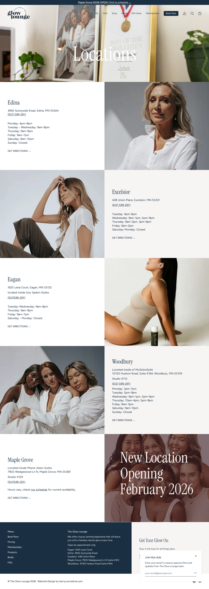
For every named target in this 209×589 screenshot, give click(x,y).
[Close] (197, 554)
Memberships (15, 547)
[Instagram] (200, 581)
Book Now (13, 536)
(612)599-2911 (16, 297)
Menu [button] (11, 531)
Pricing (11, 542)
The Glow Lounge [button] (77, 531)
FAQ (10, 562)
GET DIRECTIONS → (19, 150)
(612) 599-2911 (17, 114)
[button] (96, 13)
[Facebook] (194, 581)
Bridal (10, 557)
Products (12, 552)
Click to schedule (104, 2)
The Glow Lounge (20, 581)
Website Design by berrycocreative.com (60, 581)
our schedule (39, 489)
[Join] (193, 572)
